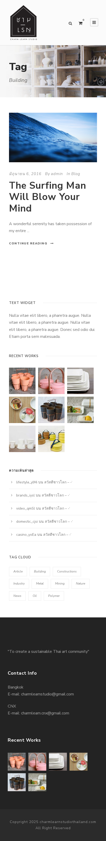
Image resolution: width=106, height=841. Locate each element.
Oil (35, 596)
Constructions (67, 571)
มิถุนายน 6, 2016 (25, 173)
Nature (80, 583)
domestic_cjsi (27, 521)
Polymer (54, 596)
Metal (40, 583)
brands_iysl (25, 495)
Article (18, 571)
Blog (75, 173)
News (17, 596)
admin (57, 173)
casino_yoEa (26, 534)
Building (40, 571)
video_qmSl (25, 508)
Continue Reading (28, 243)
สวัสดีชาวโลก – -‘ (58, 482)
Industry (19, 583)
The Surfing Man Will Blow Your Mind (47, 197)
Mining (60, 583)
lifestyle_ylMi (26, 482)
